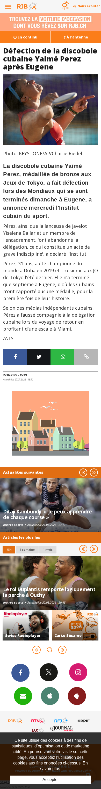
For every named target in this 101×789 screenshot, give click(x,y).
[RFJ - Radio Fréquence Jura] (61, 720)
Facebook (20, 673)
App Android (77, 696)
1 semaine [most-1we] (27, 549)
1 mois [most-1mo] (48, 549)
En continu (27, 37)
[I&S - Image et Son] (38, 730)
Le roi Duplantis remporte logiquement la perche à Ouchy (49, 592)
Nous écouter (88, 6)
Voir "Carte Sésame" (75, 625)
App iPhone (50, 696)
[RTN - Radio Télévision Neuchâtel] (38, 720)
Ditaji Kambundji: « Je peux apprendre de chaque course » (47, 514)
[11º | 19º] (65, 0)
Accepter (50, 779)
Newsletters (23, 696)
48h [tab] (8, 549)
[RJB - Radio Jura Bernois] (15, 720)
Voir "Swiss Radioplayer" (26, 625)
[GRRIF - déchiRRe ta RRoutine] (84, 720)
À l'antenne (77, 37)
